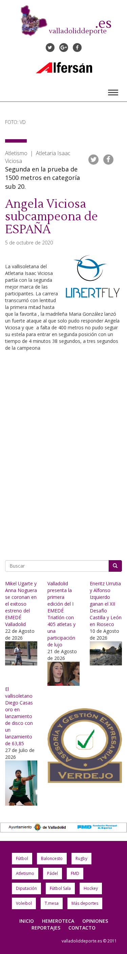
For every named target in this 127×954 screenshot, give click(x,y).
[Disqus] (63, 457)
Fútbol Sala (60, 888)
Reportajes (45, 927)
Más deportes (84, 903)
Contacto (82, 927)
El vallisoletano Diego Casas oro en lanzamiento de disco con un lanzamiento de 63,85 (19, 716)
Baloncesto (52, 858)
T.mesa (52, 903)
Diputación (26, 888)
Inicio (26, 921)
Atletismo (25, 873)
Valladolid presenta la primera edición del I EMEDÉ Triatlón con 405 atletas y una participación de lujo (61, 614)
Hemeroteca (58, 921)
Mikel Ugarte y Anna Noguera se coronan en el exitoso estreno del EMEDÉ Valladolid (21, 603)
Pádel (52, 873)
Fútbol (22, 858)
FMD (75, 873)
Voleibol (24, 903)
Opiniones (95, 921)
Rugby (81, 858)
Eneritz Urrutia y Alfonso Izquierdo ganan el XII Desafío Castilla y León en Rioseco (106, 603)
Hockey (91, 888)
